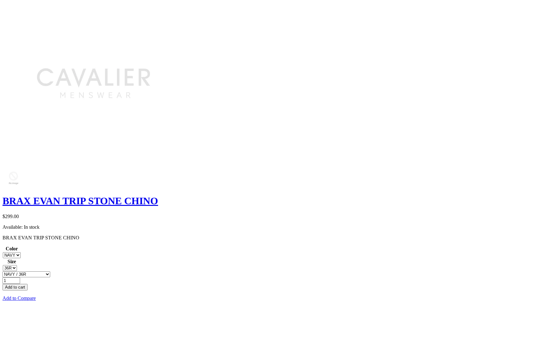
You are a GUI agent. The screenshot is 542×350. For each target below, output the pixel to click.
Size (12, 261)
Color (12, 248)
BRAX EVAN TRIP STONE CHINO (80, 200)
